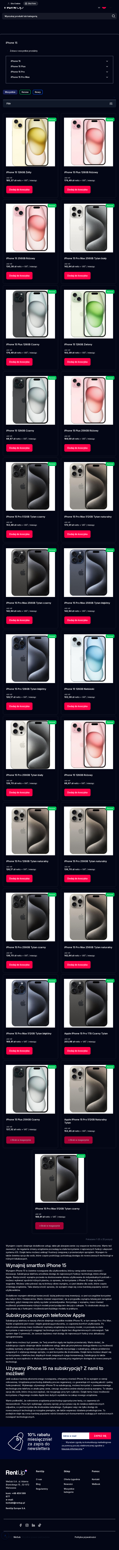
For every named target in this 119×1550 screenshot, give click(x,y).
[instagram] (27, 1525)
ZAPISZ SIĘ (100, 1435)
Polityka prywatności (85, 1537)
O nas (39, 1479)
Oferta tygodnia (72, 1479)
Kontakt (96, 1479)
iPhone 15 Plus (18, 66)
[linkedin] (33, 1525)
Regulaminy (42, 1489)
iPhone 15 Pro (18, 71)
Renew (25, 92)
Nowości (68, 1484)
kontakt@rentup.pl (15, 1503)
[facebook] (20, 1525)
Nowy (38, 92)
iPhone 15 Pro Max (20, 77)
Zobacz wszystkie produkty (23, 50)
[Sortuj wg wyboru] (59, 97)
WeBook (96, 1484)
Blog (38, 1484)
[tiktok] (39, 1525)
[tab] (14, 3)
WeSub (17, 1537)
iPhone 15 (11, 42)
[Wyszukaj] (113, 16)
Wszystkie (10, 92)
